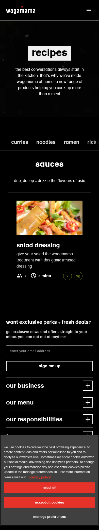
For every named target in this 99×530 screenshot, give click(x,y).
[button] (89, 10)
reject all (49, 488)
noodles (46, 142)
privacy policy (40, 477)
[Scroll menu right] (94, 142)
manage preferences (49, 517)
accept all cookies (49, 502)
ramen (71, 142)
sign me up (49, 366)
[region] (49, 480)
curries (19, 142)
